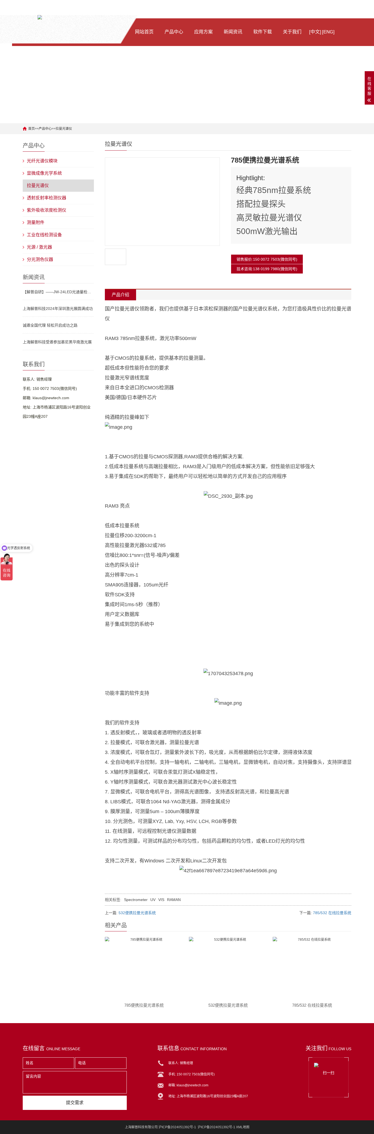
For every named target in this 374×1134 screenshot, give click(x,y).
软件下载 (262, 31)
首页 (31, 129)
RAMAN (174, 899)
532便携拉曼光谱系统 (137, 913)
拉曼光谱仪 (64, 129)
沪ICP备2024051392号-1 (216, 1127)
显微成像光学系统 (44, 173)
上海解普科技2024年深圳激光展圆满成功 (58, 308)
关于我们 (292, 31)
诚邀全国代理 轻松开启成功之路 (50, 325)
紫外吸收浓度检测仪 (46, 210)
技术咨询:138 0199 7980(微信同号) (267, 269)
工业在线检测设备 (44, 234)
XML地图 (242, 1127)
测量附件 (35, 222)
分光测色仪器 (40, 259)
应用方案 (203, 31)
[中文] (315, 31)
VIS (161, 899)
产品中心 (174, 31)
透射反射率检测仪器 (46, 197)
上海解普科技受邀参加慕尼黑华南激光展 (57, 342)
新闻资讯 (233, 31)
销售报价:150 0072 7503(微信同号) (267, 259)
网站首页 (144, 31)
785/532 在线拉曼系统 (332, 913)
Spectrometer (136, 899)
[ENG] (328, 31)
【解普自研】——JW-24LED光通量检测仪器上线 (58, 292)
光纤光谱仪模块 (42, 161)
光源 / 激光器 (39, 247)
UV (153, 899)
